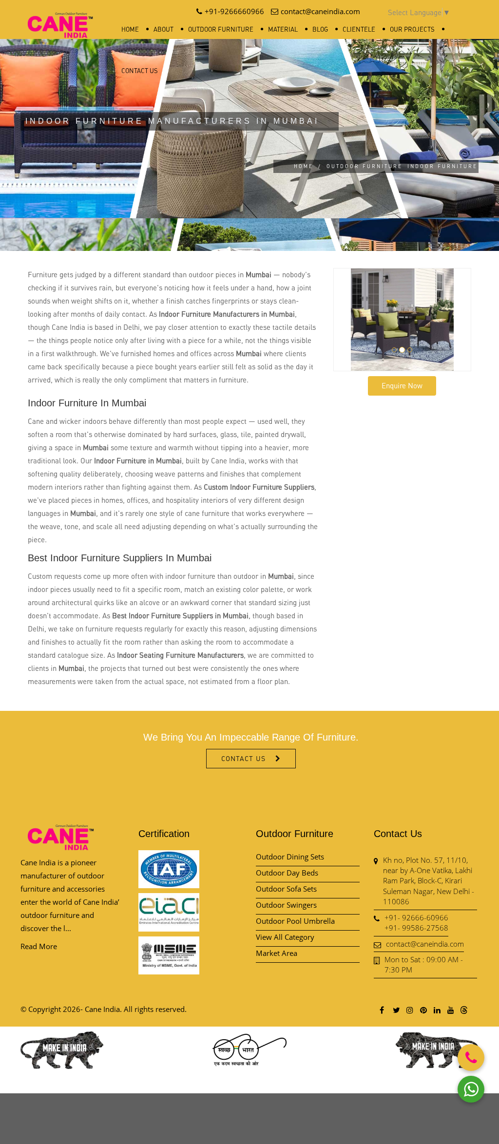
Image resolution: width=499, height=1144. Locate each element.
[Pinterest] (423, 1010)
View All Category (285, 937)
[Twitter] (396, 1010)
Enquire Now (402, 385)
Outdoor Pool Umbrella (295, 921)
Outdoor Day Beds (287, 872)
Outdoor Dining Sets (290, 856)
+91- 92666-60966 (416, 917)
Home (130, 29)
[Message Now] (471, 1089)
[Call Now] (471, 1057)
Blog (320, 29)
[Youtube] (450, 1010)
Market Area (276, 953)
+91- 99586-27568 (416, 928)
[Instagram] (409, 1010)
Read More (38, 946)
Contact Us (139, 71)
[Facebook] (382, 1010)
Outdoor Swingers (286, 905)
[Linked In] (436, 1010)
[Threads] (464, 1009)
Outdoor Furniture (220, 29)
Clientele (359, 29)
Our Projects (412, 29)
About (163, 29)
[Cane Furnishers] (60, 17)
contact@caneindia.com (425, 944)
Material (283, 29)
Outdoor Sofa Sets (286, 889)
